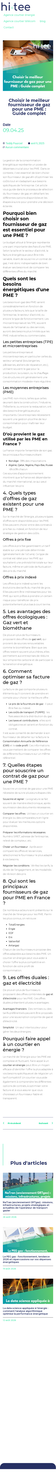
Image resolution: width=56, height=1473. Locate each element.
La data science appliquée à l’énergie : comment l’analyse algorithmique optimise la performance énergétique (25, 1311)
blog (43, 21)
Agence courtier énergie (19, 15)
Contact (9, 27)
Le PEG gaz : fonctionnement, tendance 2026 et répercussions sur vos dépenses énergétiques (27, 1259)
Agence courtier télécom (20, 21)
